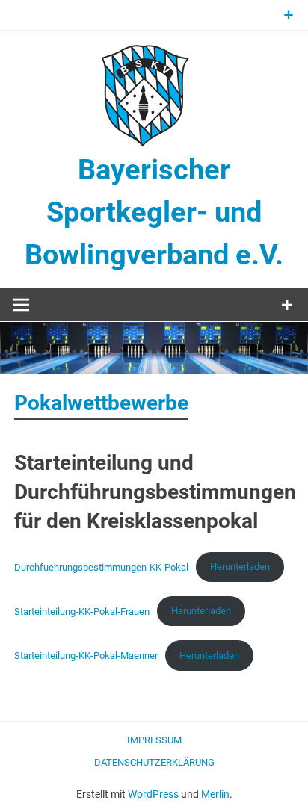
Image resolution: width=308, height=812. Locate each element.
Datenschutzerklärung (154, 762)
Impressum (154, 740)
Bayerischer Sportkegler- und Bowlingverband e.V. (154, 212)
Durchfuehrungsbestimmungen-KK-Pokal (101, 566)
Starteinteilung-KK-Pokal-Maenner (86, 655)
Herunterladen (240, 566)
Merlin (215, 794)
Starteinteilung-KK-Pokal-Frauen (82, 610)
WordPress (153, 794)
